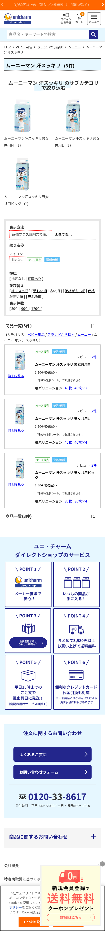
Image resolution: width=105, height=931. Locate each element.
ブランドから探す (50, 47)
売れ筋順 (35, 296)
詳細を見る (16, 376)
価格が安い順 (75, 290)
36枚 (68, 501)
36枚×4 (80, 501)
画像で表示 (63, 234)
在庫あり (34, 278)
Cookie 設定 (33, 922)
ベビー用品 (24, 47)
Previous (2, 5)
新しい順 (40, 290)
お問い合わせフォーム (38, 772)
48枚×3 (80, 387)
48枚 (68, 387)
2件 (94, 356)
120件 (36, 308)
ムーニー (74, 47)
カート (79, 19)
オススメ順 (19, 290)
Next (102, 5)
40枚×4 (80, 442)
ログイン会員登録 (66, 20)
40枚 (68, 442)
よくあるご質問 (33, 754)
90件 (25, 308)
